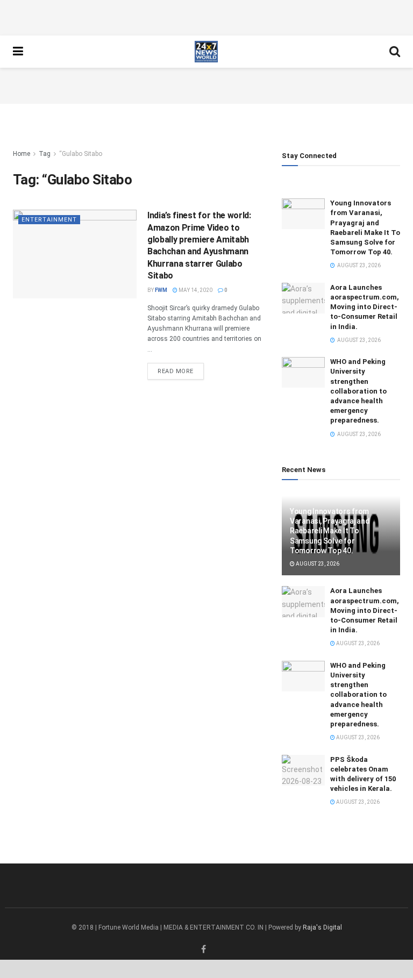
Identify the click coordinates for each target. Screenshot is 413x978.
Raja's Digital (322, 927)
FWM (161, 290)
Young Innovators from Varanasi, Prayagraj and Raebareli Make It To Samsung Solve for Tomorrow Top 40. (330, 531)
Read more (181, 371)
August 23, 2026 (317, 564)
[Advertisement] (206, 16)
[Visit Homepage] (206, 51)
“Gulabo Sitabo (80, 154)
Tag (45, 154)
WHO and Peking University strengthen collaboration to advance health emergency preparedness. (358, 391)
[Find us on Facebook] (203, 950)
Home (21, 154)
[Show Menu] (18, 51)
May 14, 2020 (194, 290)
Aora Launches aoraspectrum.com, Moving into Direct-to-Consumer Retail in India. (364, 307)
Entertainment (49, 219)
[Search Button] (394, 51)
